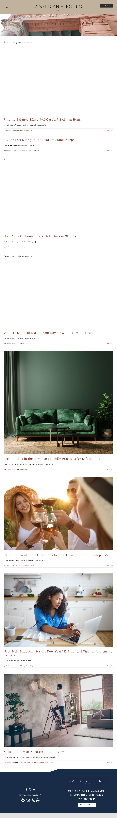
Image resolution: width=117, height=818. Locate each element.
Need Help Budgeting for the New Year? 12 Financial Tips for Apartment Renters (58, 653)
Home (49, 30)
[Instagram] (30, 789)
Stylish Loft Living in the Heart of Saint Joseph (39, 140)
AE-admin (8, 130)
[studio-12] (58, 3)
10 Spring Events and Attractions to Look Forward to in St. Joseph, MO (56, 555)
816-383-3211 (87, 799)
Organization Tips (48, 762)
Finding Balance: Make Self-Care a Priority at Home (43, 119)
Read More (110, 130)
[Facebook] (27, 789)
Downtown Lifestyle (28, 565)
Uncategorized (28, 130)
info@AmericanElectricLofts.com (86, 795)
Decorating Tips (36, 150)
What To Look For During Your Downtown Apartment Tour (47, 333)
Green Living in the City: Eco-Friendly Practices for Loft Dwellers (53, 459)
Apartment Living (26, 150)
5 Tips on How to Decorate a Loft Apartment (37, 752)
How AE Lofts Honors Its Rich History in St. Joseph (42, 236)
